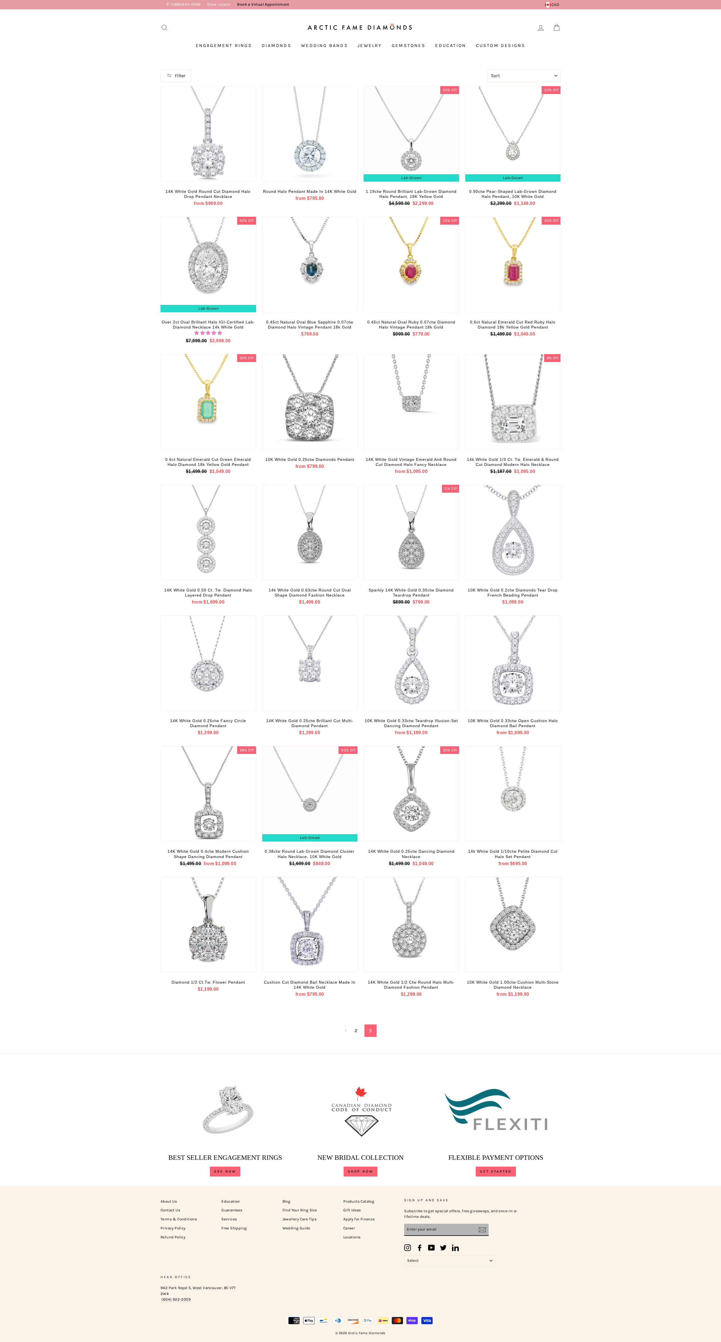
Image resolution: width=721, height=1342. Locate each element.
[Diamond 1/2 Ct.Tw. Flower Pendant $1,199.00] (208, 924)
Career (349, 1228)
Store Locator (219, 4)
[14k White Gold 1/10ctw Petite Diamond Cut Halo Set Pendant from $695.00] (513, 794)
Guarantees (231, 1210)
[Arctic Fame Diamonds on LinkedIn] (455, 1247)
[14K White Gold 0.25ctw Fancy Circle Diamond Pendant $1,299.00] (208, 663)
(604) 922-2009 (176, 1299)
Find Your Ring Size (299, 1210)
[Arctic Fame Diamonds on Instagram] (407, 1247)
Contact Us (170, 1210)
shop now (360, 1171)
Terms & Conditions (179, 1219)
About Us (169, 1201)
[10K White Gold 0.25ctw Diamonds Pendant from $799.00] (310, 402)
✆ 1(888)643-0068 (183, 4)
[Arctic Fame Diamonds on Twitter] (443, 1247)
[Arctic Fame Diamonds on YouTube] (431, 1247)
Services (229, 1219)
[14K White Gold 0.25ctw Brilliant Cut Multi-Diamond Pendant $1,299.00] (310, 663)
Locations (352, 1237)
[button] (208, 333)
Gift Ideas (352, 1210)
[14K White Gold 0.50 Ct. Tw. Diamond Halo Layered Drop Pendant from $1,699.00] (208, 532)
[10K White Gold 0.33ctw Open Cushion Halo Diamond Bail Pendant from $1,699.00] (513, 663)
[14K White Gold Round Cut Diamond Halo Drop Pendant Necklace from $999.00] (208, 134)
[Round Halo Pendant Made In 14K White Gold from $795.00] (310, 134)
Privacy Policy (173, 1228)
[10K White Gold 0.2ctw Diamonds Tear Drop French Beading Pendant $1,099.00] (513, 532)
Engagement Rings (224, 45)
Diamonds (276, 45)
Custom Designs (501, 45)
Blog (286, 1201)
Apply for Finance (359, 1219)
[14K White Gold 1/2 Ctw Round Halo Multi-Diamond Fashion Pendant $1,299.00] (411, 924)
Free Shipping (234, 1228)
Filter (180, 75)
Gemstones (409, 45)
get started (496, 1171)
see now (225, 1171)
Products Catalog (358, 1201)
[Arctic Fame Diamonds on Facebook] (419, 1247)
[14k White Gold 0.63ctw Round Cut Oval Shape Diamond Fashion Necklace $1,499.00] (310, 532)
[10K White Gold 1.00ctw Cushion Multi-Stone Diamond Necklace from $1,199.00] (513, 924)
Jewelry (370, 45)
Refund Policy (173, 1237)
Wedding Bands (324, 45)
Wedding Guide (296, 1228)
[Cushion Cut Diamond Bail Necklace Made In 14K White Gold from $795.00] (310, 924)
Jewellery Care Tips (299, 1219)
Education (450, 45)
